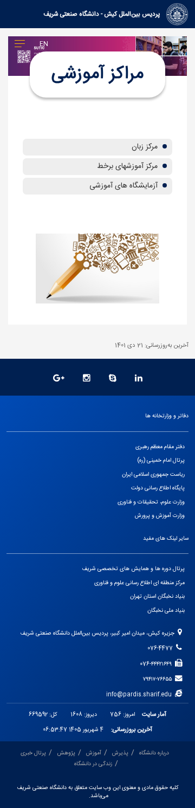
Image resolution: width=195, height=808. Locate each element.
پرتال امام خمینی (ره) (161, 460)
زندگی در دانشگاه (93, 763)
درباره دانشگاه (154, 753)
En (44, 44)
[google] (58, 379)
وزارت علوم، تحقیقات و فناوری (151, 502)
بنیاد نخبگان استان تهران (157, 596)
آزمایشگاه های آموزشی (124, 185)
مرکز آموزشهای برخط (128, 166)
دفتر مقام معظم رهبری (160, 446)
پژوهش (66, 753)
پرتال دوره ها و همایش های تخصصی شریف (133, 568)
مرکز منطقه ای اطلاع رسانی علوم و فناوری (139, 582)
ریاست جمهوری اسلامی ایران (153, 474)
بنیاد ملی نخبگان (166, 610)
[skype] (112, 379)
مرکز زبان (146, 146)
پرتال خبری (33, 753)
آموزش (93, 753)
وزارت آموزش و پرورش (160, 515)
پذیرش (120, 753)
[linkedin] (138, 379)
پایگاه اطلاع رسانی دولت (158, 488)
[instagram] (86, 379)
